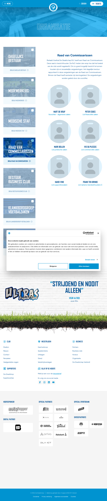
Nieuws (5, 351)
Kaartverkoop (43, 347)
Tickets (98, 3)
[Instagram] (44, 382)
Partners (75, 347)
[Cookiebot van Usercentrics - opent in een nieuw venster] (84, 233)
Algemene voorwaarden (61, 496)
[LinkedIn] (49, 382)
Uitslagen (41, 355)
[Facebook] (40, 382)
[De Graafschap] (53, 7)
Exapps (63, 493)
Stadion (6, 347)
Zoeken (83, 3)
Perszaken (6, 358)
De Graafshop (8, 374)
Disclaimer (36, 496)
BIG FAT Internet (72, 493)
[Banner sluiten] (98, 233)
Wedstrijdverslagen (45, 362)
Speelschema (43, 351)
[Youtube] (53, 382)
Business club (77, 351)
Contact (6, 355)
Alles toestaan (84, 266)
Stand (40, 358)
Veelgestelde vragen (10, 362)
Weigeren (53, 266)
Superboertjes (8, 378)
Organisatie (76, 358)
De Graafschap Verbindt (81, 362)
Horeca (75, 355)
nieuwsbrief (57, 374)
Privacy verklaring (47, 496)
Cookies (73, 496)
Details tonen (90, 259)
